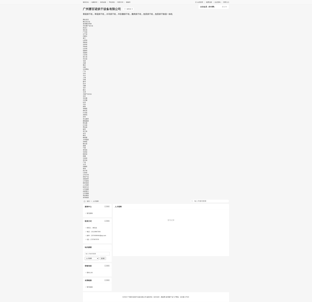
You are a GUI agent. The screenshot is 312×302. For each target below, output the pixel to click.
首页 (88, 201)
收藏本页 (94, 2)
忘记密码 (217, 2)
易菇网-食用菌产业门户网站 (170, 297)
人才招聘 (96, 201)
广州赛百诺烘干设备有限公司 (102, 9)
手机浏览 (112, 2)
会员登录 (200, 2)
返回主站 (86, 2)
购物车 (128, 2)
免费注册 (209, 2)
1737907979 (94, 239)
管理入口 (226, 2)
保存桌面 (103, 2)
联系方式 (120, 2)
